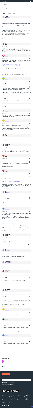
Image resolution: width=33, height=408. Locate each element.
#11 (29, 194)
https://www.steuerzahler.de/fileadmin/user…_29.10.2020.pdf (10, 65)
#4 (29, 81)
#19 (29, 322)
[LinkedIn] (8, 405)
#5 (29, 113)
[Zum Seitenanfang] (32, 407)
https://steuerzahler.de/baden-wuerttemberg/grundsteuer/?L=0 (11, 64)
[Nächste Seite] (7, 8)
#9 (29, 158)
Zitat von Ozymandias (6, 198)
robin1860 (4, 13)
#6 (29, 123)
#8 (29, 147)
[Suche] (25, 1)
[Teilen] (30, 9)
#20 (29, 338)
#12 (29, 211)
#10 (29, 173)
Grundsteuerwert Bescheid (9, 360)
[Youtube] (2, 405)
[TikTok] (6, 405)
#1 (29, 19)
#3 (29, 58)
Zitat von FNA (5, 277)
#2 (29, 46)
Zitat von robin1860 (5, 86)
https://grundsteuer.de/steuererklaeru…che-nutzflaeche (11, 187)
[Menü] (30, 1)
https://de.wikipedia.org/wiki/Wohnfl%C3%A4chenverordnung (10, 181)
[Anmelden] (28, 1)
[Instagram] (4, 405)
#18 (29, 312)
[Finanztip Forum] (5, 1)
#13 (29, 237)
